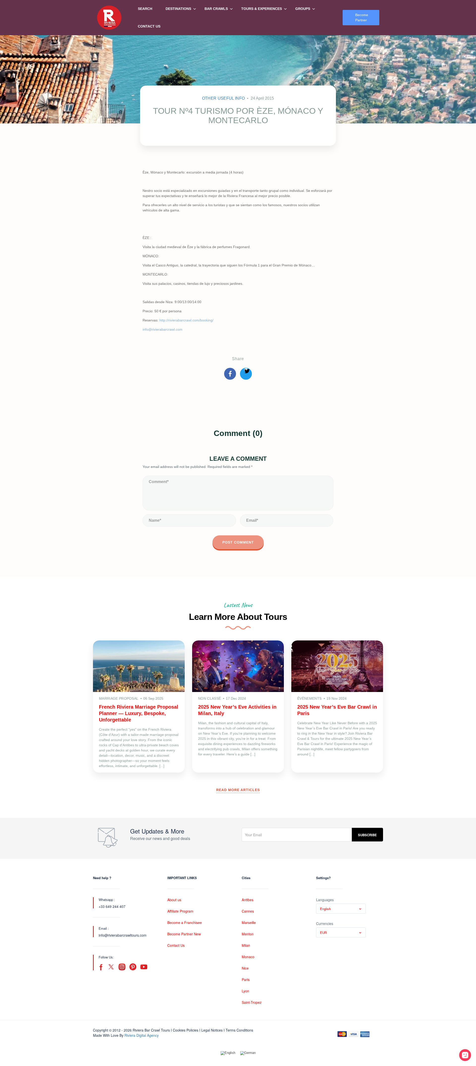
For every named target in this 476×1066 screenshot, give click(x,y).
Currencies (324, 923)
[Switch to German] (248, 1053)
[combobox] (341, 909)
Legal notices (212, 1030)
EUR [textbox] (323, 932)
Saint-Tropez (252, 1002)
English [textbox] (325, 908)
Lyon (245, 990)
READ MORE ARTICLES (238, 790)
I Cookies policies (184, 1030)
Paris (246, 979)
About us (174, 899)
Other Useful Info (223, 98)
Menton (248, 933)
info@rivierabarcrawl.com (162, 329)
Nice (245, 968)
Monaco (248, 956)
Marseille (249, 922)
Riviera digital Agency (141, 1035)
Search (145, 9)
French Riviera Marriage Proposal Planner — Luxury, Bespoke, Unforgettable (138, 713)
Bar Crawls (216, 9)
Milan (246, 945)
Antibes (247, 899)
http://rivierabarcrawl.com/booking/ (186, 320)
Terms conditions (239, 1030)
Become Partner (361, 17)
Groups (302, 9)
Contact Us (149, 26)
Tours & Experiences (261, 9)
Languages (325, 899)
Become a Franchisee (184, 922)
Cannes (248, 911)
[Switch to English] (228, 1053)
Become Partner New (184, 933)
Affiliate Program (180, 911)
